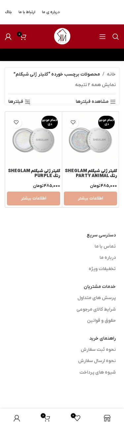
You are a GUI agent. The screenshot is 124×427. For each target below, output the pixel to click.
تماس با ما (105, 246)
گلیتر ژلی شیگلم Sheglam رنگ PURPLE (34, 173)
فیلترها (15, 102)
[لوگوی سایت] (62, 36)
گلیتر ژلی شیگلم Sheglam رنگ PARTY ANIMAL (91, 173)
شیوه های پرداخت (97, 372)
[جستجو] (115, 36)
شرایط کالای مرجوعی (96, 309)
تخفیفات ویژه (102, 269)
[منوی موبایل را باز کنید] (102, 36)
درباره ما (108, 258)
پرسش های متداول (96, 298)
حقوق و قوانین (101, 321)
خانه (111, 74)
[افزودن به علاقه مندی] (73, 122)
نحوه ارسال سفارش (97, 361)
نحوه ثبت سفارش (98, 350)
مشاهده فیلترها (92, 102)
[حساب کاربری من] (8, 36)
